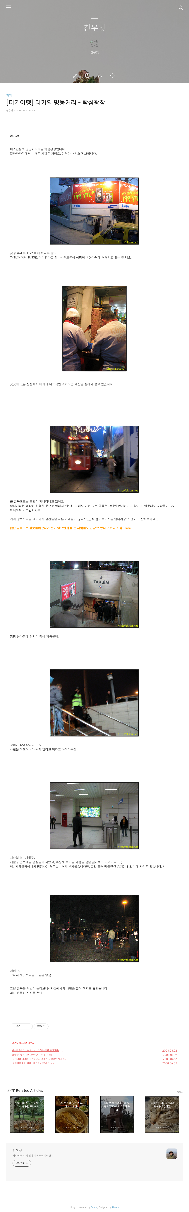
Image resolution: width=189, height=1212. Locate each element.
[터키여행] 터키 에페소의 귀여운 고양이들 (31, 1063)
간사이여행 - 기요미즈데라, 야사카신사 (29, 1054)
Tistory (115, 1207)
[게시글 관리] (28, 1026)
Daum (94, 1207)
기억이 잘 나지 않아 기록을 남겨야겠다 (33, 1155)
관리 (113, 75)
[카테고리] (8, 7)
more (180, 1091)
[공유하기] (24, 1026)
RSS (100, 75)
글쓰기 (75, 75)
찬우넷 (94, 28)
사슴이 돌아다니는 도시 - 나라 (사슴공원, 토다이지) (35, 1050)
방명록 (88, 75)
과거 (9, 95)
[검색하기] (180, 7)
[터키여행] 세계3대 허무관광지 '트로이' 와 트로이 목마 (37, 1058)
